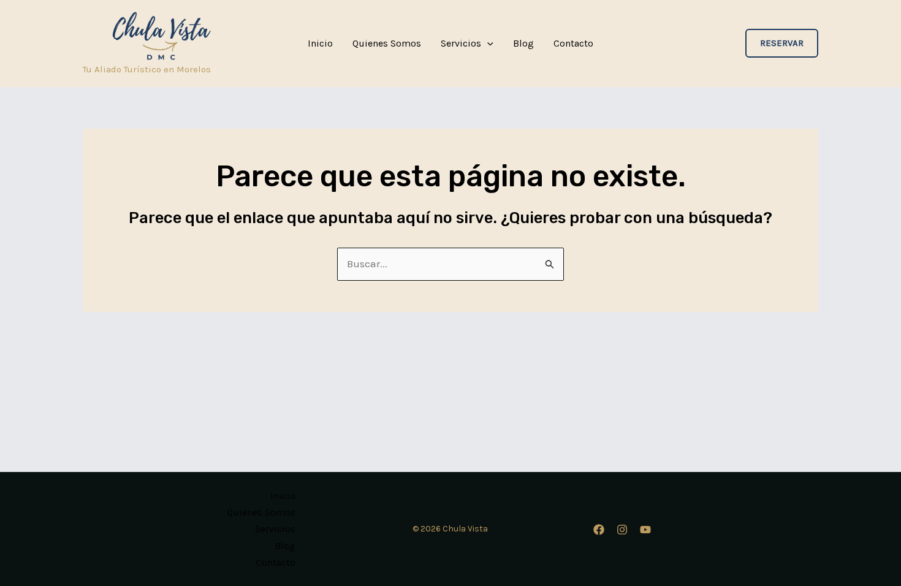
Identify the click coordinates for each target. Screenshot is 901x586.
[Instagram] (622, 529)
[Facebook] (598, 529)
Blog (523, 43)
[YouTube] (645, 529)
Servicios (461, 43)
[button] (487, 43)
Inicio (320, 43)
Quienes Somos (386, 43)
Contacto (573, 43)
